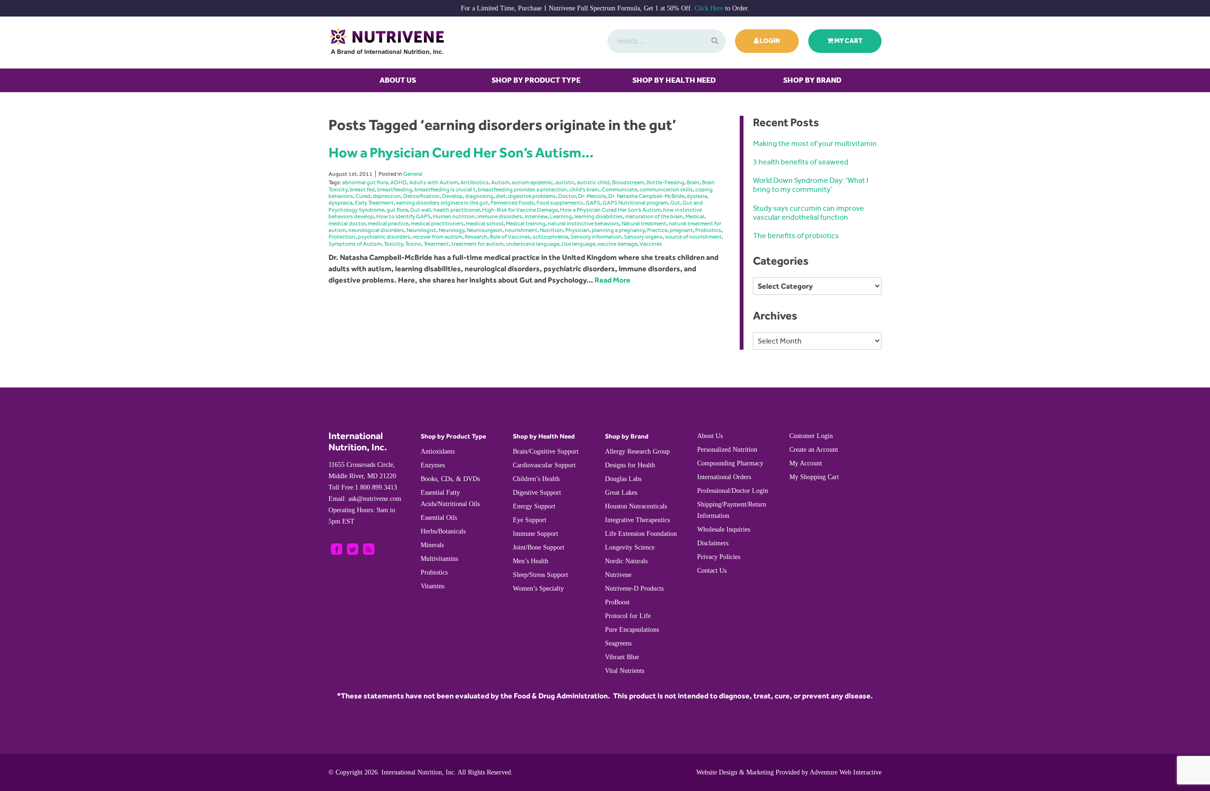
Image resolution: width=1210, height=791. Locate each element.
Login (769, 41)
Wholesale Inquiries (723, 529)
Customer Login (811, 435)
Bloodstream (628, 182)
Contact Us (711, 570)
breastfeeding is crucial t (445, 189)
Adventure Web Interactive (846, 772)
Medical (694, 216)
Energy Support (534, 506)
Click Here (708, 8)
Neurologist (421, 230)
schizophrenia (550, 236)
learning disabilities (598, 216)
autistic (565, 182)
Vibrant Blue (622, 657)
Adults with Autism (433, 182)
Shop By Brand (812, 80)
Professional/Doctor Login (732, 490)
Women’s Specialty (538, 588)
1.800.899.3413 (362, 487)
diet (501, 196)
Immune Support (535, 533)
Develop (452, 196)
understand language (532, 244)
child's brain (584, 189)
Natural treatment (644, 223)
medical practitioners (437, 223)
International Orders (724, 477)
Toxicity (393, 244)
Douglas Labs (623, 478)
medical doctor (346, 223)
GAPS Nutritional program (635, 202)
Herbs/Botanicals (443, 531)
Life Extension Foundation (641, 533)
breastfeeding (394, 189)
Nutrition (551, 230)
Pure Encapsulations (632, 629)
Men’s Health (530, 561)
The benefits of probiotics (796, 235)
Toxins (413, 244)
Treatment (436, 244)
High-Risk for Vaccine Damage (520, 209)
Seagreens (618, 643)
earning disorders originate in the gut (442, 202)
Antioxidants (438, 451)
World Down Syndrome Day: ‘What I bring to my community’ (810, 185)
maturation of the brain (654, 216)
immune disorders (499, 216)
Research (476, 236)
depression (387, 196)
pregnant (681, 230)
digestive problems (532, 196)
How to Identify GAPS (403, 216)
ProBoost (617, 602)
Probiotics (708, 230)
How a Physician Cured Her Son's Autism (610, 209)
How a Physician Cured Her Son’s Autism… (461, 152)
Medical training (525, 223)
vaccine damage (617, 244)
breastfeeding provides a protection (522, 189)
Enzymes (433, 465)
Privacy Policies (718, 556)
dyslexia (697, 196)
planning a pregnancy (618, 230)
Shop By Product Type (536, 80)
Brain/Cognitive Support (546, 451)
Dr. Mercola (592, 196)
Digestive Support (537, 492)
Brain (693, 182)
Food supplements (559, 202)
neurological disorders (376, 230)
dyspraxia (340, 202)
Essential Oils (439, 517)
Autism (500, 182)
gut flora (397, 209)
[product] (714, 41)
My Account (805, 463)
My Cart (848, 41)
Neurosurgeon (484, 230)
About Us (398, 80)
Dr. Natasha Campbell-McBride (646, 196)
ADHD (398, 182)
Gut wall (420, 209)
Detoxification (421, 196)
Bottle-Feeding (665, 182)
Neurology (451, 230)
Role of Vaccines (510, 236)
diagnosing (479, 196)
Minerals (432, 545)
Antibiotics (474, 182)
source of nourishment (693, 236)
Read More (613, 279)
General (413, 174)
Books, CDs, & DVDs (450, 478)
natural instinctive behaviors (583, 223)
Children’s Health (536, 478)
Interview (536, 216)
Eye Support (529, 520)
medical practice (388, 223)
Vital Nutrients (624, 670)
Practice (657, 230)
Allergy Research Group (637, 451)
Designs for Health (630, 465)
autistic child (593, 182)
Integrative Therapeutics (637, 520)
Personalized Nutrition (727, 449)
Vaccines (651, 244)
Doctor (567, 196)
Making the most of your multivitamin (815, 143)
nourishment (521, 230)
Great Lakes (621, 492)
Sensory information (596, 236)
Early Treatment (374, 202)
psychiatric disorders (384, 236)
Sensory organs (643, 236)
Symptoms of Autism (354, 244)
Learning (561, 216)
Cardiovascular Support (544, 465)
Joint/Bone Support (538, 547)
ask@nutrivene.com (364, 498)
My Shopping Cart (814, 477)
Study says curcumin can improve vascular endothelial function (808, 213)
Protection (341, 236)
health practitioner (456, 209)
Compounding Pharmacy (730, 463)
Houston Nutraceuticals (636, 506)
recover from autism (437, 236)
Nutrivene (618, 574)
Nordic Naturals (626, 561)
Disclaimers (712, 543)
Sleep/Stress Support (540, 574)
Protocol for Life (628, 615)
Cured (363, 196)
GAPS (593, 202)
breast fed (362, 189)
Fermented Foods (512, 202)
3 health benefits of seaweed (800, 161)
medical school (484, 223)
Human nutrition (454, 216)
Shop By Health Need (674, 80)
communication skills (666, 189)
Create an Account (813, 449)
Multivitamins (439, 558)
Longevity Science (630, 547)
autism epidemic (532, 182)
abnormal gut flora (365, 182)
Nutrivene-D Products (634, 588)
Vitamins (432, 586)
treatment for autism (477, 244)
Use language (578, 244)
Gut (675, 202)
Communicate (619, 189)
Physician (577, 230)
